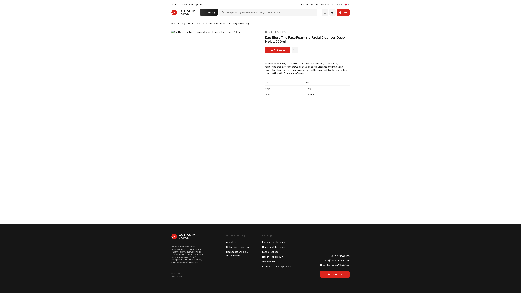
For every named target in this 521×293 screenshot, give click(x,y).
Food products (270, 252)
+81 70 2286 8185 (309, 4)
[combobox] (339, 4)
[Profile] (325, 12)
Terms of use (176, 276)
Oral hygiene (269, 261)
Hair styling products (273, 256)
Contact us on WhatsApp (336, 265)
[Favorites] (332, 12)
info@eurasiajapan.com (337, 260)
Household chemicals (273, 247)
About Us (175, 4)
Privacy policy (176, 273)
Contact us (328, 4)
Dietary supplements (273, 242)
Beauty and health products (277, 266)
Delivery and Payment (192, 4)
